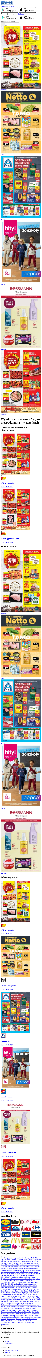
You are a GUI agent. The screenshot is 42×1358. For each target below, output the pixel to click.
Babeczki (23, 1277)
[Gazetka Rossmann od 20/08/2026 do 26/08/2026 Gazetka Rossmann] (15, 1143)
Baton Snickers (5, 1291)
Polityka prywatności (11, 1350)
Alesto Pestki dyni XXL (21, 1266)
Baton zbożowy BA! (17, 1291)
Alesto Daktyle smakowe (27, 1265)
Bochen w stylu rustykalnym (29, 1294)
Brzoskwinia (5, 1308)
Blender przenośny (14, 1294)
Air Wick (16, 1263)
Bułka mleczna (31, 1313)
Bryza (39, 1306)
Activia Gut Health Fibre (12, 1261)
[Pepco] (21, 283)
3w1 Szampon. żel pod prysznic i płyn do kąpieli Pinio (17, 1258)
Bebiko (3, 1293)
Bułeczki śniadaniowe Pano (9, 1312)
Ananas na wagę (32, 1268)
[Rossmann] (21, 347)
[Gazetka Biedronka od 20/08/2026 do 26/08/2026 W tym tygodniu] (15, 474)
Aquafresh (20, 1270)
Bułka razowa (11, 1319)
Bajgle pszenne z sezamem (27, 1284)
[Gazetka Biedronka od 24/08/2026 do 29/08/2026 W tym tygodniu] (15, 921)
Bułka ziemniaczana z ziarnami (20, 1322)
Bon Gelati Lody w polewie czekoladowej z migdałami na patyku (20, 1302)
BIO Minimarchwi (6, 1275)
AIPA (22, 1259)
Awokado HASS (22, 1273)
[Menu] (6, 25)
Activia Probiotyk (26, 1261)
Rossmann (4, 349)
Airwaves (22, 1263)
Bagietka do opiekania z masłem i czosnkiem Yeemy (17, 1279)
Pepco (3, 284)
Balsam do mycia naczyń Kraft (16, 1286)
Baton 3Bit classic (33, 1289)
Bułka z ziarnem (32, 1319)
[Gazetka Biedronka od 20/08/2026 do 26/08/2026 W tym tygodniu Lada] (15, 529)
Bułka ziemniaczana (7, 1320)
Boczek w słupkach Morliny (24, 1296)
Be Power (36, 1291)
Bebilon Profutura (11, 1293)
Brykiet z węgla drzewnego (28, 1306)
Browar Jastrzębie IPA (12, 1306)
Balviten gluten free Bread (29, 1287)
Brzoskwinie (27, 1308)
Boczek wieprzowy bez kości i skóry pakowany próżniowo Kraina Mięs (20, 1297)
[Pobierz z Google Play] (10, 12)
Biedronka (21, 14)
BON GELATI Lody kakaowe (10, 1277)
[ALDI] (21, 218)
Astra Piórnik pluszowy (27, 1272)
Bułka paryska (29, 1315)
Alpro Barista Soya (21, 1268)
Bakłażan (4, 1286)
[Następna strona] (1, 1325)
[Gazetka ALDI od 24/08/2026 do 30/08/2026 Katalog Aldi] (15, 1032)
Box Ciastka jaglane (33, 1305)
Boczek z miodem (17, 1299)
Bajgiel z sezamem (28, 1282)
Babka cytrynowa (31, 1277)
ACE (18, 1259)
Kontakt (11, 6)
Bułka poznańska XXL (13, 1317)
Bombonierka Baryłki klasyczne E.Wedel (13, 1301)
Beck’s (19, 1293)
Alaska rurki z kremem (33, 1263)
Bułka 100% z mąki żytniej (26, 1312)
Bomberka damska (35, 1299)
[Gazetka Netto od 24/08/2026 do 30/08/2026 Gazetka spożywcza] (15, 976)
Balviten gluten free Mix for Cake (11, 1289)
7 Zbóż (37, 1258)
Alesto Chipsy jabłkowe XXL (10, 1265)
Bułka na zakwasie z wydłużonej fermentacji (20, 1314)
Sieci (7, 6)
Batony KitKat (28, 1291)
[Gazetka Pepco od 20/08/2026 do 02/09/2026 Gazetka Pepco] (15, 1088)
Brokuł (3, 1306)
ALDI (3, 219)
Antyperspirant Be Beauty (9, 1270)
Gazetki (3, 6)
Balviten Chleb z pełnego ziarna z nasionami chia (19, 1286)
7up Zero (3, 1259)
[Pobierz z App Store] (27, 12)
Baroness (25, 1289)
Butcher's (34, 1310)
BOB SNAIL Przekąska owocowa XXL (25, 1275)
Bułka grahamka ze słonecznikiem (15, 1313)
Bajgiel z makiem (16, 1282)
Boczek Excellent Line (8, 1296)
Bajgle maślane (14, 1284)
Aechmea (10, 1263)
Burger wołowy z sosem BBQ (21, 1310)
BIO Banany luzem (34, 1273)
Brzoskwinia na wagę (15, 1308)
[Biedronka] (21, 88)
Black (6, 1294)
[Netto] (21, 153)
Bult (10, 1310)
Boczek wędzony (6, 1299)
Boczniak (26, 1299)
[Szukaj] (3, 24)
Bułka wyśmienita (21, 1319)
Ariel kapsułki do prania (11, 1272)
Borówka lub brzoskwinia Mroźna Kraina (14, 1305)
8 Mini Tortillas (11, 1259)
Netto (2, 154)
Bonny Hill (32, 1303)
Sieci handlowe (9, 1343)
